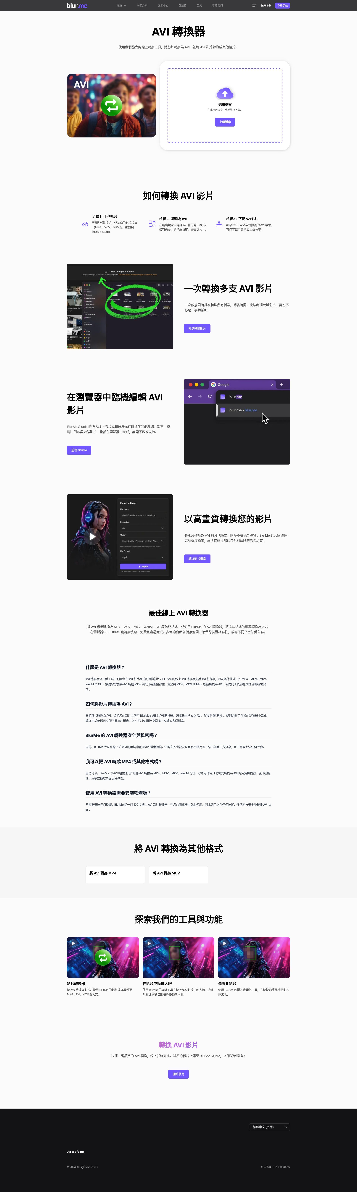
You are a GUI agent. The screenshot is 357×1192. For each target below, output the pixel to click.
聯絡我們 (217, 5)
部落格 (182, 5)
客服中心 (163, 5)
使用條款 (266, 1167)
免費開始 (282, 5)
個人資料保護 (282, 1167)
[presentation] (225, 106)
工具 (199, 5)
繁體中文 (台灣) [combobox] (263, 1127)
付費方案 (142, 5)
